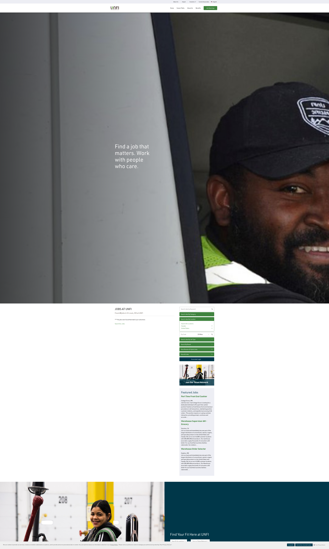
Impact (184, 1)
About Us (175, 1)
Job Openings (210, 8)
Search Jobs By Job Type (188, 339)
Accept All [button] (290, 545)
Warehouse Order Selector (193, 448)
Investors (192, 1)
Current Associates (204, 1)
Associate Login (196, 359)
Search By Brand (186, 344)
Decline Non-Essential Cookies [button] (304, 545)
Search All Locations (187, 323)
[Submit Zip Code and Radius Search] (212, 334)
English (215, 1)
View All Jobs (185, 354)
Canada (183, 326)
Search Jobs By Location (188, 319)
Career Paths (180, 8)
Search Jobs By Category (188, 314)
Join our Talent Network (199, 541)
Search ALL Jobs (120, 324)
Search (212, 309)
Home (172, 8)
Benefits (198, 8)
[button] (319, 545)
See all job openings (178, 541)
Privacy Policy (114, 544)
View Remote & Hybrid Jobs (189, 349)
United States (185, 328)
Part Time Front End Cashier (194, 396)
